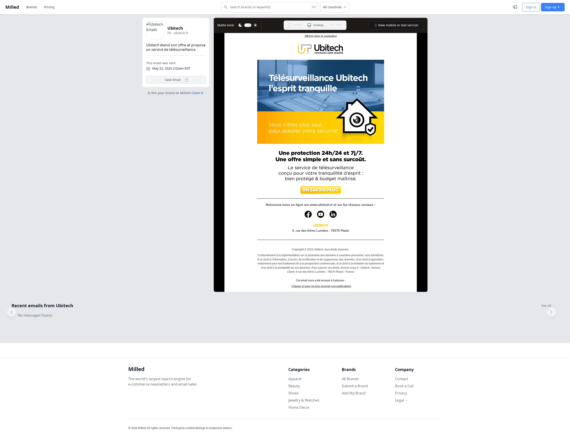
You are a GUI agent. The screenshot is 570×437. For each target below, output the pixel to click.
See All (546, 305)
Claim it (197, 93)
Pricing (49, 7)
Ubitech (175, 28)
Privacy (401, 393)
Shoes (293, 393)
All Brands (350, 378)
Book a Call (404, 385)
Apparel (294, 378)
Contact (401, 378)
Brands (31, 7)
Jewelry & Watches (303, 400)
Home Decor (299, 407)
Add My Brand (354, 393)
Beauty (294, 385)
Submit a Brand (355, 385)
